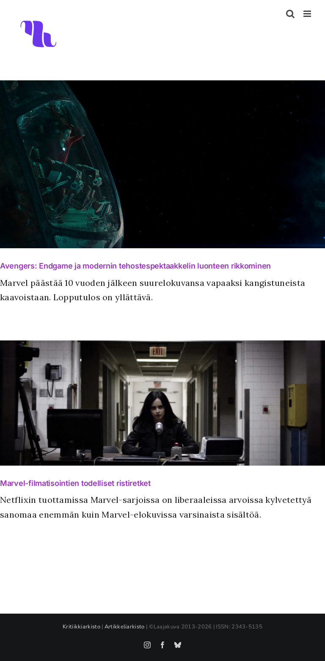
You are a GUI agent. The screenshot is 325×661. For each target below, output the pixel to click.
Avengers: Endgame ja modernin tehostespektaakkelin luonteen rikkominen (135, 265)
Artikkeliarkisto (125, 627)
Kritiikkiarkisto (81, 627)
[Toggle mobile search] (290, 13)
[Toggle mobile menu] (307, 13)
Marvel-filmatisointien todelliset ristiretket (75, 483)
